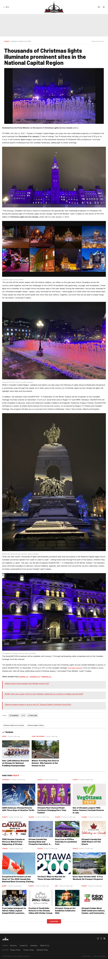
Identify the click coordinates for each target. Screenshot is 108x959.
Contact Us (24, 945)
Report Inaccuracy (98, 41)
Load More (54, 921)
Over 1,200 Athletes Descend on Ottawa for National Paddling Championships (15, 763)
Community (6, 779)
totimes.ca (23, 677)
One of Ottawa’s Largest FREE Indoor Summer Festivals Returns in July (88, 810)
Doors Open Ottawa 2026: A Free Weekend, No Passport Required (88, 877)
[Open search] (99, 7)
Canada (31, 817)
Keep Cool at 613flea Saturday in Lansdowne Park (66, 841)
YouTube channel (75, 668)
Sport (4, 736)
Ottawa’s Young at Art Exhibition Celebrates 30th (65, 910)
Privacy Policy (86, 956)
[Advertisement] (54, 25)
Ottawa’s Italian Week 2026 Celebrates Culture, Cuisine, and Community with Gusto (93, 912)
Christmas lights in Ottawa (36, 725)
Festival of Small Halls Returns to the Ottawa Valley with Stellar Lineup (40, 910)
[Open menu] (103, 7)
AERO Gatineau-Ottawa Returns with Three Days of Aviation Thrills (18, 809)
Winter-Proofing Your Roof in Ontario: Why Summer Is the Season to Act (45, 763)
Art (56, 886)
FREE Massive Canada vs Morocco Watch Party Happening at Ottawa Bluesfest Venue (13, 843)
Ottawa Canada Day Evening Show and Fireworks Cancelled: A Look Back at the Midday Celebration (40, 844)
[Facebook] (101, 938)
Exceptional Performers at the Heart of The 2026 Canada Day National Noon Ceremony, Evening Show (17, 880)
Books (4, 886)
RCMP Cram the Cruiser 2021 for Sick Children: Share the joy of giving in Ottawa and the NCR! (44, 694)
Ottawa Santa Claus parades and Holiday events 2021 (27, 683)
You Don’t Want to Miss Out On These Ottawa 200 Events (51, 877)
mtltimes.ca (46, 677)
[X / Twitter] (104, 938)
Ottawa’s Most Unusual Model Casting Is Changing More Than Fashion (51, 810)
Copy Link (33, 715)
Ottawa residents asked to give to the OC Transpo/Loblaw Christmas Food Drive (38, 704)
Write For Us (44, 945)
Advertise (33, 945)
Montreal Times (42, 950)
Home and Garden (38, 736)
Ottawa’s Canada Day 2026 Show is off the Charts (91, 841)
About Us (13, 945)
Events (7, 41)
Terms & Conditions (99, 956)
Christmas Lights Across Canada (13, 725)
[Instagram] (98, 938)
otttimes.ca (35, 677)
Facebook (14, 715)
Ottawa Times (15, 950)
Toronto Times (28, 950)
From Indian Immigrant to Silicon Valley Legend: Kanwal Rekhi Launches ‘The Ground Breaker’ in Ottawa (14, 913)
